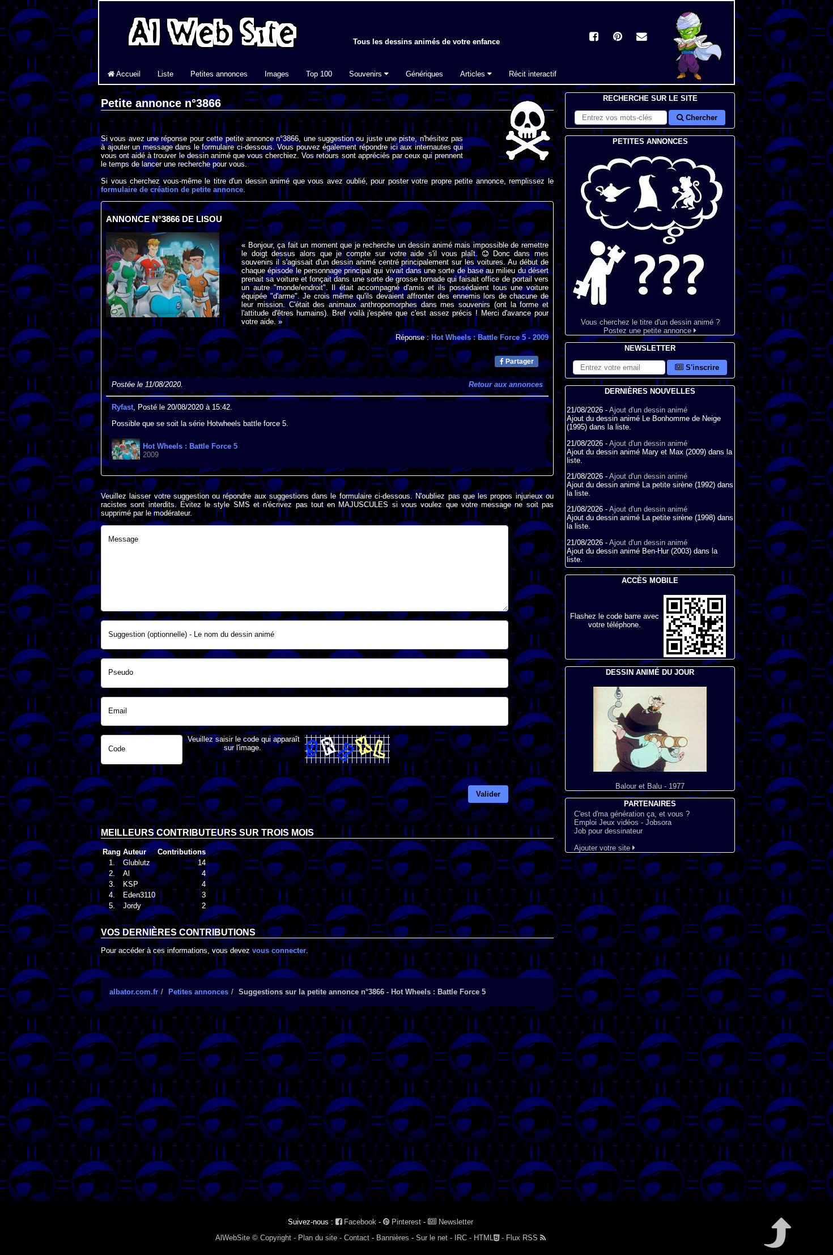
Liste (165, 74)
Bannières (392, 1237)
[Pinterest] (617, 37)
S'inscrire (701, 367)
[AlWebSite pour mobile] (695, 654)
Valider (488, 794)
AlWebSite (232, 1237)
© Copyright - (274, 1237)
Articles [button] (473, 74)
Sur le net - (434, 1237)
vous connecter (279, 950)
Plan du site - (320, 1237)
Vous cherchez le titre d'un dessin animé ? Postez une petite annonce (650, 326)
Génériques (424, 74)
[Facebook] (593, 37)
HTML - (489, 1237)
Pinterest (405, 1222)
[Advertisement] (327, 1113)
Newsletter (454, 1222)
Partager (519, 361)
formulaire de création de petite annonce (172, 189)
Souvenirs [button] (366, 74)
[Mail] (641, 37)
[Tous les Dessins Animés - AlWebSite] (213, 49)
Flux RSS (523, 1237)
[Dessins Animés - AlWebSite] (699, 81)
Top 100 (319, 74)
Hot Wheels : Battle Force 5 (490, 337)
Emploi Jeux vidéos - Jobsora (623, 822)
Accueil (127, 74)
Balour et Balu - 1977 (650, 786)
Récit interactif (532, 74)
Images (277, 74)
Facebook (359, 1222)
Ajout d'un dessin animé (648, 410)
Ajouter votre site (603, 848)
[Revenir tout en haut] (777, 1240)
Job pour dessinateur (608, 831)
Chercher (700, 117)
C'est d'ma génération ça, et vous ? (632, 814)
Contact (356, 1237)
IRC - (462, 1237)
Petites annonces (219, 74)
